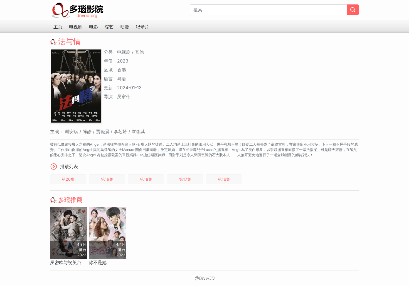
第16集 (224, 179)
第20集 (68, 179)
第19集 (107, 179)
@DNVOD (205, 278)
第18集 (146, 179)
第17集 (185, 179)
